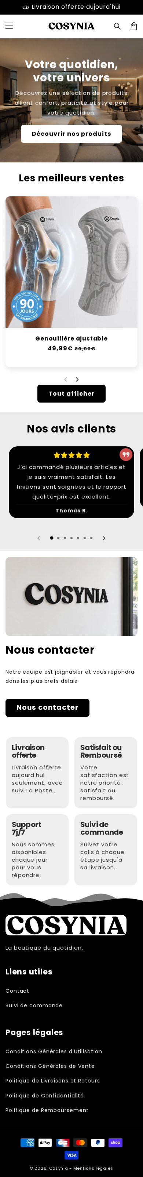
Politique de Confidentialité (45, 1095)
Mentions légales (93, 1168)
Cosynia (58, 1168)
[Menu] (9, 26)
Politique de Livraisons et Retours (53, 1080)
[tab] (51, 538)
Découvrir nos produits (71, 134)
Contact (17, 991)
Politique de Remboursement (47, 1110)
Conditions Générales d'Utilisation (54, 1051)
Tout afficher (71, 393)
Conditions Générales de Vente (50, 1066)
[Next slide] (77, 379)
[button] (118, 26)
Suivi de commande (34, 1005)
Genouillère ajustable (71, 338)
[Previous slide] (66, 379)
